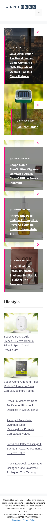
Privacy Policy (29, 520)
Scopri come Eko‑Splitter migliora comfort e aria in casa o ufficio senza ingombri (24, 173)
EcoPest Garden (27, 127)
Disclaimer (16, 520)
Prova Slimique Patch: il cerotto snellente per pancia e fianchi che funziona (23, 275)
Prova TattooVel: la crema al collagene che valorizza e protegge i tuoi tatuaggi (24, 468)
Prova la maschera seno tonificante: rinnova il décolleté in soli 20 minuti (22, 405)
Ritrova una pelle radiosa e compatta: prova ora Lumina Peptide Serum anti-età (24, 224)
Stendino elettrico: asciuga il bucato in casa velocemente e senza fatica (24, 449)
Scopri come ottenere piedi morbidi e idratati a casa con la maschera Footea (21, 386)
